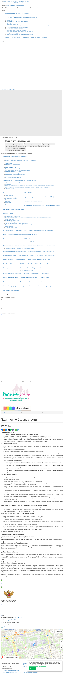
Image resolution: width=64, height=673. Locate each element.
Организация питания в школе (12, 216)
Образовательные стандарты (12, 164)
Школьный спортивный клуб (31, 273)
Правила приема (8, 230)
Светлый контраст (11, 146)
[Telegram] (18, 430)
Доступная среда (9, 176)
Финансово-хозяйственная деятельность (16, 30)
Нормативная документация (12, 220)
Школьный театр (33, 282)
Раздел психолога (8, 259)
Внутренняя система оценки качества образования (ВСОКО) (20, 234)
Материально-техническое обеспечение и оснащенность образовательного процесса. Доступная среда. (32, 26)
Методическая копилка (34, 251)
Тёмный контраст (22, 146)
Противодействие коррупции (11, 290)
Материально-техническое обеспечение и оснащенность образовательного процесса (25, 168)
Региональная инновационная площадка (14, 251)
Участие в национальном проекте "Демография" (16, 223)
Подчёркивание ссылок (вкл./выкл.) (15, 150)
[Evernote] (11, 430)
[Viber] (13, 430)
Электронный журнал (21, 230)
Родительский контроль (11, 222)
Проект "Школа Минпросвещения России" (39, 259)
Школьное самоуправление (10, 277)
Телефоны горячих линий (11, 227)
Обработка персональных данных (33, 201)
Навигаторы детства (52, 263)
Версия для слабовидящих (17, 141)
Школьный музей (44, 277)
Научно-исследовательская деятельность (40, 238)
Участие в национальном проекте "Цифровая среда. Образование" (21, 224)
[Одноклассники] (4, 430)
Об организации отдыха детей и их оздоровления (17, 183)
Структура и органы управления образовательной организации (22, 17)
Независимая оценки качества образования (41, 230)
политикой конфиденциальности (37, 666)
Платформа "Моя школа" (10, 263)
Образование (10, 20)
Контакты (44, 37)
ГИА (25, 192)
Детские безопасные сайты (11, 204)
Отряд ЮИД (34, 263)
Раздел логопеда (20, 259)
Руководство (10, 23)
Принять (32, 669)
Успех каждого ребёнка (27, 270)
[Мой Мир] (6, 430)
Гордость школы (51, 245)
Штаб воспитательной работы (29, 277)
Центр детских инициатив (10, 268)
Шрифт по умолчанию (48, 144)
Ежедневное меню (9, 219)
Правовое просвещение (11, 198)
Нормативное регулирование (12, 197)
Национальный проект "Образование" (30, 268)
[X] (9, 430)
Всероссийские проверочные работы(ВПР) (15, 238)
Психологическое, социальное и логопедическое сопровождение (36, 255)
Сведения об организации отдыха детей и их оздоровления (19, 180)
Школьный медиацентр (9, 286)
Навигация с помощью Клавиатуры (15, 148)
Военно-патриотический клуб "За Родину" (14, 282)
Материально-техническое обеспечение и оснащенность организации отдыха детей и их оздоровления (30, 185)
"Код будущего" (45, 273)
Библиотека (43, 282)
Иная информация (9, 190)
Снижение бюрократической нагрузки (13, 209)
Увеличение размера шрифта (32, 144)
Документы (9, 18)
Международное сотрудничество (14, 33)
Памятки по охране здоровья (46, 286)
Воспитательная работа (9, 255)
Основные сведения (11, 16)
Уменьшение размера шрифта (14, 144)
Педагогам (7, 199)
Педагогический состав (12, 24)
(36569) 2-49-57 (18, 2)
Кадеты (42, 263)
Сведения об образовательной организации (17, 13)
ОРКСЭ (30, 192)
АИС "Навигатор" (24, 263)
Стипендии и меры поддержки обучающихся (17, 27)
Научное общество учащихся (38, 243)
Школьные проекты (48, 251)
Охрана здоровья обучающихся (27, 286)
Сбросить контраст (44, 146)
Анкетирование (9, 226)
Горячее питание (8, 213)
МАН (32, 241)
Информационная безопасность (12, 192)
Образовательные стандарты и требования (17, 21)
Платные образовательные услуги (15, 28)
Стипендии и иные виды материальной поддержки (17, 170)
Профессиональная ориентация (12, 273)
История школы (16, 37)
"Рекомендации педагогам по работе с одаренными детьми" (19, 248)
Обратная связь (35, 37)
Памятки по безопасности (53, 205)
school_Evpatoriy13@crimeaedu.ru (15, 5)
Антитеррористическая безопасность (34, 205)
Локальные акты (9, 195)
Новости (7, 37)
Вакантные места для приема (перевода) (15, 174)
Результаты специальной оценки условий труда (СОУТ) (39, 197)
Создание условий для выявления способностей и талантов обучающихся (23, 245)
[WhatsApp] (16, 430)
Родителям (26, 37)
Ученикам (7, 201)
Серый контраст (33, 146)
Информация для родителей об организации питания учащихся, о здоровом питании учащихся (28, 217)
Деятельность (8, 184)
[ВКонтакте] (2, 430)
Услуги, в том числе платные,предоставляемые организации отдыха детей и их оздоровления (27, 187)
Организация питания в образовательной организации (20, 34)
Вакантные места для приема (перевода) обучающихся (20, 31)
